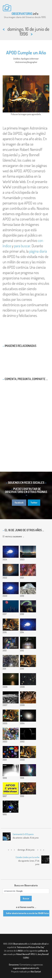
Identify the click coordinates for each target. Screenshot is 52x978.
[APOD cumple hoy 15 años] (28, 661)
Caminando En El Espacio (23, 834)
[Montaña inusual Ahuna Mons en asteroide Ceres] (28, 588)
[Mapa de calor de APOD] (28, 625)
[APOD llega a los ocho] (11, 734)
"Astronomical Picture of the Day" (30, 947)
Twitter (34, 502)
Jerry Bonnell (43, 954)
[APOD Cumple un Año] (28, 788)
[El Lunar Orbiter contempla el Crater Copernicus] (11, 697)
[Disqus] (26, 421)
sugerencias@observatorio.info (26, 968)
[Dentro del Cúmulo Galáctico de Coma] (28, 679)
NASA (20, 950)
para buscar (22, 245)
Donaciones (14, 964)
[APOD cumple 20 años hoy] (11, 625)
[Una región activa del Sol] (28, 770)
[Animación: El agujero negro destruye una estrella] (11, 552)
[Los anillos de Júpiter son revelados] (28, 734)
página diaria (38, 251)
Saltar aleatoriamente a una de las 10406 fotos (27, 913)
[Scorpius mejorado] (28, 570)
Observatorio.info (20, 943)
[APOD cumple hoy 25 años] (11, 588)
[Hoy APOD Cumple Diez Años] (11, 716)
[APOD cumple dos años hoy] (11, 788)
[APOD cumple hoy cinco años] (28, 752)
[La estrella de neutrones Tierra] (11, 807)
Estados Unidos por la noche (27, 857)
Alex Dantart (36, 971)
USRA (26, 957)
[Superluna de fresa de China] (11, 570)
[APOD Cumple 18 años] (11, 643)
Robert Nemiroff (23, 954)
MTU (33, 954)
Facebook (19, 502)
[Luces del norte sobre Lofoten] (28, 606)
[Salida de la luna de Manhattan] (11, 606)
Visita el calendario (13, 537)
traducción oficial (39, 943)
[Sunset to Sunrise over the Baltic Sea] (28, 552)
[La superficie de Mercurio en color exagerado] (11, 661)
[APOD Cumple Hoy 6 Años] (11, 752)
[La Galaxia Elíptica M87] (28, 716)
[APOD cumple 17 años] (28, 643)
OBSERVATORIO (22, 13)
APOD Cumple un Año (26, 52)
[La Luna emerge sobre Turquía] (11, 679)
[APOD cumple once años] (28, 697)
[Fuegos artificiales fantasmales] (11, 770)
